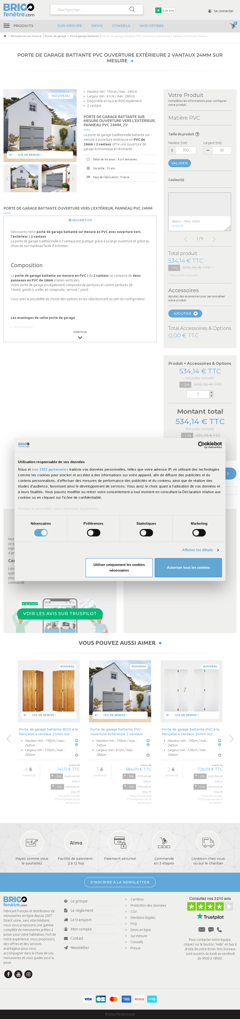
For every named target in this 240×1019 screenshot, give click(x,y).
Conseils (121, 25)
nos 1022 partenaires (50, 469)
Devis (97, 25)
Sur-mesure (69, 25)
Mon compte (81, 929)
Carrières (137, 899)
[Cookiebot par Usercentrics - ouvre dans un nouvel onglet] (201, 444)
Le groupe (79, 901)
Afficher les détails (197, 550)
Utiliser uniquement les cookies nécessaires (119, 567)
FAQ (134, 924)
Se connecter (223, 11)
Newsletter (80, 947)
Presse (136, 948)
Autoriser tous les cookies (188, 568)
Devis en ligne (141, 930)
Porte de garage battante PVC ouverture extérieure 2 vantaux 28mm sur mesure (116, 731)
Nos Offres (152, 25)
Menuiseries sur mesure (26, 35)
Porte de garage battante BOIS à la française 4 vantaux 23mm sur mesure (48, 731)
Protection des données (148, 905)
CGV (134, 911)
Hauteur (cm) (177, 143)
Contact (77, 938)
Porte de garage (55, 35)
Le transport (81, 920)
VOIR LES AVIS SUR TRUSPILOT (60, 614)
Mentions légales (143, 917)
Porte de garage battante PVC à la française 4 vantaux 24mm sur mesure (190, 731)
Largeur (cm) (212, 143)
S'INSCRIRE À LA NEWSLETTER (119, 882)
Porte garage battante (84, 35)
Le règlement (82, 910)
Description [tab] (81, 220)
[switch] (93, 532)
